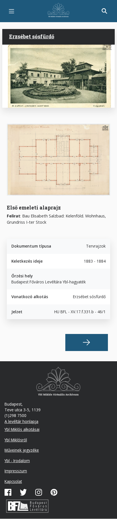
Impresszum (16, 471)
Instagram (38, 492)
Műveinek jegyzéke (22, 450)
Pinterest (54, 492)
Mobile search (104, 11)
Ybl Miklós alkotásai (22, 429)
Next (86, 342)
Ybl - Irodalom (17, 460)
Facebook (8, 492)
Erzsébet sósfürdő (31, 36)
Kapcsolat (13, 481)
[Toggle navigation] (11, 11)
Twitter (23, 492)
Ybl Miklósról (16, 440)
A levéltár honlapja (21, 421)
